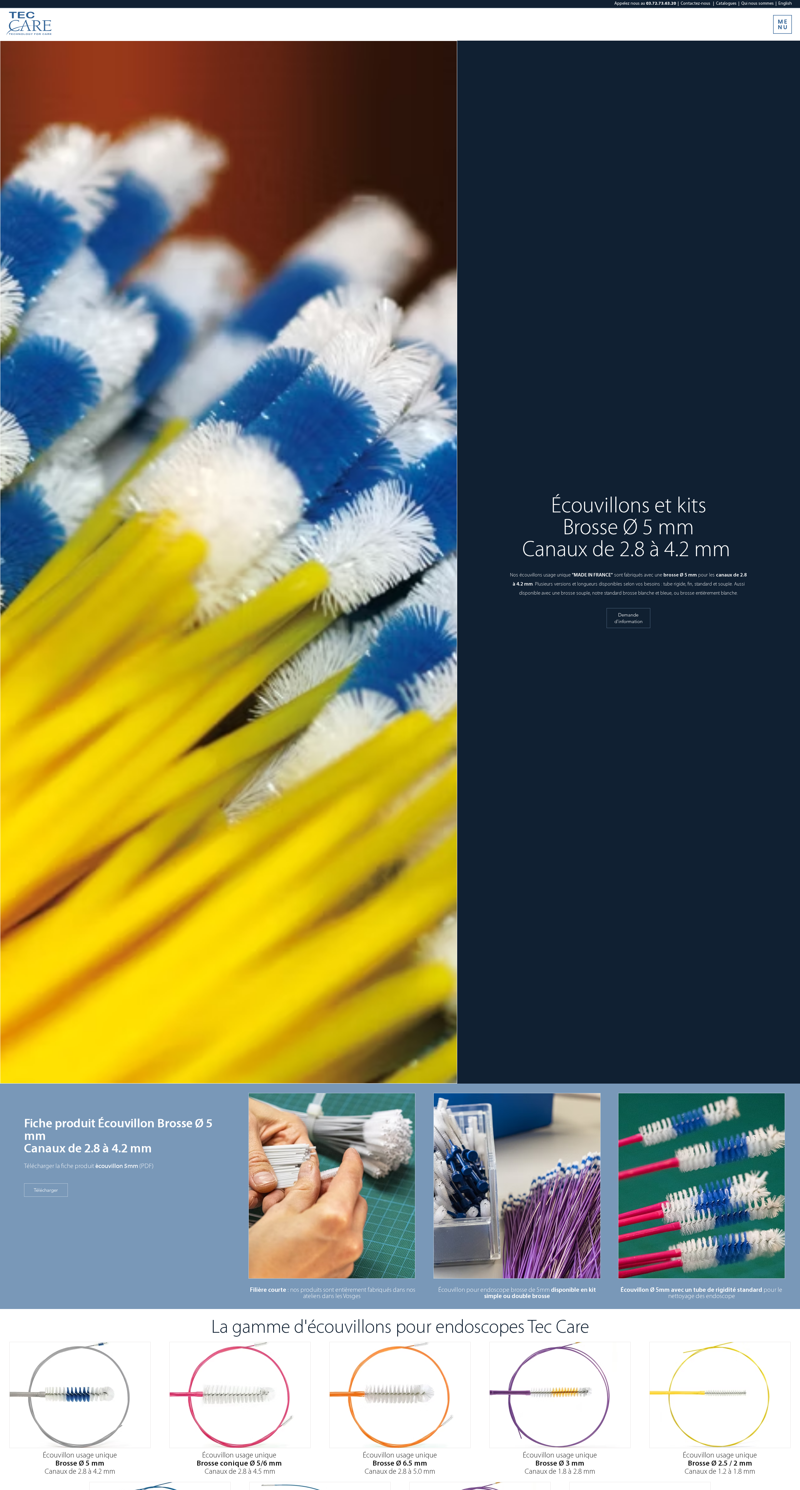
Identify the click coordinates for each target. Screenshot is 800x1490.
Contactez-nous (695, 3)
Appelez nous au (629, 3)
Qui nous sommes (757, 3)
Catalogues (726, 3)
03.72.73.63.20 (661, 3)
